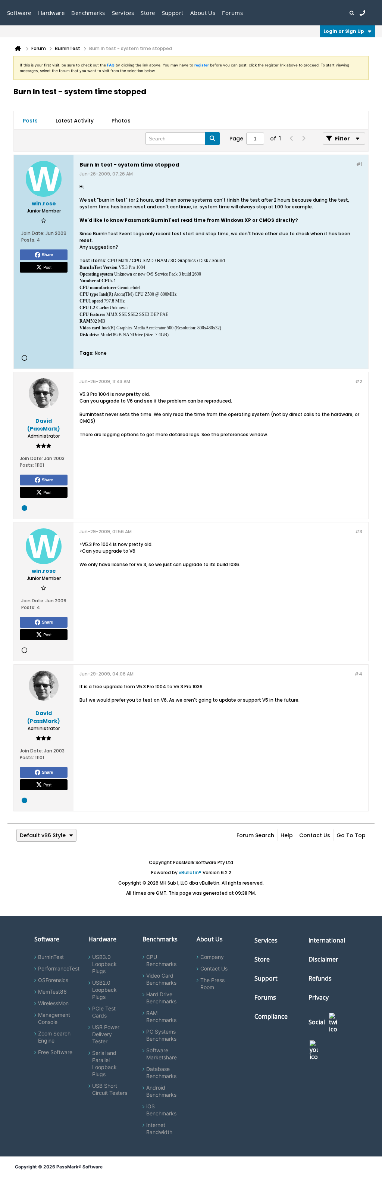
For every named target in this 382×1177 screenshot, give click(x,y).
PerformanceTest (58, 968)
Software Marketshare (161, 1053)
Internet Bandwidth (159, 1128)
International (327, 940)
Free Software (55, 1052)
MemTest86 (52, 991)
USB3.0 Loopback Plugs (104, 964)
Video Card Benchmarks (161, 979)
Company (212, 957)
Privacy (319, 997)
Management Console (54, 1018)
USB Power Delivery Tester (105, 1034)
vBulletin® (190, 872)
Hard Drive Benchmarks (161, 997)
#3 (358, 531)
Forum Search (255, 835)
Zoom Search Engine (54, 1037)
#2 (358, 381)
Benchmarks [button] (88, 12)
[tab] (30, 120)
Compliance (271, 1016)
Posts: (28, 240)
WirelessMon (53, 1003)
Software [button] (19, 12)
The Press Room (212, 983)
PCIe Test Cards (104, 1012)
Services (266, 940)
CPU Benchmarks (161, 960)
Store (262, 959)
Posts (30, 120)
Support (173, 12)
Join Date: (32, 233)
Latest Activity (75, 120)
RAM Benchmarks (161, 1016)
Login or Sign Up (343, 31)
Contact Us (314, 835)
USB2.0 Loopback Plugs (104, 989)
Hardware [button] (51, 12)
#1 (359, 164)
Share (47, 254)
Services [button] (123, 12)
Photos (121, 120)
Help (287, 835)
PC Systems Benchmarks (161, 1035)
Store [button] (148, 12)
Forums (232, 12)
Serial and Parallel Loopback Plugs (104, 1063)
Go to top (351, 835)
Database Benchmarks (161, 1072)
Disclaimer (323, 959)
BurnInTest (51, 957)
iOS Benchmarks (161, 1110)
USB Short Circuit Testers (109, 1089)
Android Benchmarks (161, 1091)
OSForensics (53, 980)
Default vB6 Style (43, 835)
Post (47, 267)
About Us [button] (203, 12)
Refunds (320, 978)
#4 (358, 674)
